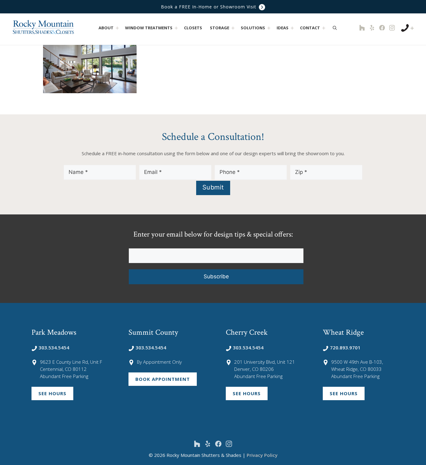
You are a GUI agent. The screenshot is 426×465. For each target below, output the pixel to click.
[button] (117, 28)
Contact (310, 28)
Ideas (282, 28)
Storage (219, 28)
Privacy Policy (262, 455)
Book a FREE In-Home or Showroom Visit (209, 7)
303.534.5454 (54, 347)
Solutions (253, 28)
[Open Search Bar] (335, 28)
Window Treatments (148, 28)
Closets (193, 28)
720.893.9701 (345, 347)
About (106, 28)
